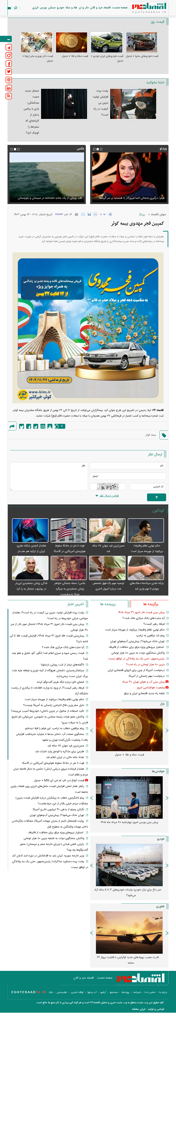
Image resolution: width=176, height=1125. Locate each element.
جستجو (114, 992)
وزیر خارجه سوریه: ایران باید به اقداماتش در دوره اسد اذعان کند (48, 855)
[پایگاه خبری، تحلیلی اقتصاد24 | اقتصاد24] (142, 9)
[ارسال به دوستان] (83, 214)
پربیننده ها (107, 604)
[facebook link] (8, 63)
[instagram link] (8, 55)
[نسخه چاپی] (76, 214)
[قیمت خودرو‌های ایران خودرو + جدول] (106, 42)
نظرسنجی (62, 992)
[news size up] (110, 214)
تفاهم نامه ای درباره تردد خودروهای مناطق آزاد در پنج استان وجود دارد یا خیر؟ (128, 892)
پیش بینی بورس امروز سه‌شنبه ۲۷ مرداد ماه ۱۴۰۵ (129, 822)
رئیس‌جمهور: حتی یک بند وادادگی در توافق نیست (136, 658)
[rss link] (8, 96)
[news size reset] (103, 214)
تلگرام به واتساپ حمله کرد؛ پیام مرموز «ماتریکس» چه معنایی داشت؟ (127, 960)
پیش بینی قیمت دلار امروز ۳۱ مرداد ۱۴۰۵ (141, 612)
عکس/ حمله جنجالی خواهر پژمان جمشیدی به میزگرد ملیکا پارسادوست (69, 589)
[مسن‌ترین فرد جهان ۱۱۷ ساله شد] (107, 530)
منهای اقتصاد (158, 214)
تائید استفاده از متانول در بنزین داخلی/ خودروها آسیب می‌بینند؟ (47, 711)
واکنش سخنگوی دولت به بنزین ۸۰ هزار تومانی (138, 653)
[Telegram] (35, 426)
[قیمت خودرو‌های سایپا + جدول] (141, 42)
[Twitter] (21, 426)
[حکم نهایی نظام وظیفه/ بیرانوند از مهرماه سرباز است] (146, 530)
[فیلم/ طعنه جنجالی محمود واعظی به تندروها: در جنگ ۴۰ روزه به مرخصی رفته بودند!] (129, 177)
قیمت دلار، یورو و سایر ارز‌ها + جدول (37, 58)
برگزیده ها (150, 604)
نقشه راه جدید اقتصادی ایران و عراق (144, 693)
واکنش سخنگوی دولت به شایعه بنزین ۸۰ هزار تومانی (54, 838)
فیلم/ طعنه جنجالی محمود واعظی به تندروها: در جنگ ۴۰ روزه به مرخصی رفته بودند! (129, 195)
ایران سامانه (138, 1009)
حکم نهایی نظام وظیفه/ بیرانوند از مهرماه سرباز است (135, 629)
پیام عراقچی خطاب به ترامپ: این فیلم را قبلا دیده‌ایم (54, 728)
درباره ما (163, 992)
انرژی (35, 7)
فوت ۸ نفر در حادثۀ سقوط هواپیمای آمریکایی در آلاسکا (53, 763)
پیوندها (125, 992)
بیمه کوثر (151, 435)
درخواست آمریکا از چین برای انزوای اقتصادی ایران (136, 670)
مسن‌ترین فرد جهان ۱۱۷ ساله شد (65, 745)
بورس (43, 7)
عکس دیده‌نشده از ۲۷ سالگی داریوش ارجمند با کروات (51, 198)
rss (51, 992)
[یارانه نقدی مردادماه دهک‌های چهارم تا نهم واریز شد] (146, 568)
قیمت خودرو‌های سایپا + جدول (142, 56)
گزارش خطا (49, 426)
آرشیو (103, 992)
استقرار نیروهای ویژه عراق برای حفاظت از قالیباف (137, 647)
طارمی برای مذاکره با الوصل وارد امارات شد (59, 751)
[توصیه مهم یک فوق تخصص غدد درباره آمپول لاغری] (107, 568)
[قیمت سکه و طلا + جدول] (71, 42)
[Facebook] (28, 426)
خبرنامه (137, 992)
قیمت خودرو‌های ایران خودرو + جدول (107, 58)
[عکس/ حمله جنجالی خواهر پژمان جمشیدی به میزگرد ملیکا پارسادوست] (69, 568)
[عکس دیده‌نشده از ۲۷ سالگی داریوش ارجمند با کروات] (46, 177)
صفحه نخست (120, 7)
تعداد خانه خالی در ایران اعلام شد (65, 757)
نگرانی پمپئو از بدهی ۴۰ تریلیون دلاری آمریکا (58, 809)
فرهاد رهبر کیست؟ (154, 624)
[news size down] (95, 214)
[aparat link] (8, 80)
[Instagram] (42, 426)
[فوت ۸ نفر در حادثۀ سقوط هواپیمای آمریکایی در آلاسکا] (69, 530)
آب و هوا (92, 992)
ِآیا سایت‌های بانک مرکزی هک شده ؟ (143, 618)
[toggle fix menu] (6, 39)
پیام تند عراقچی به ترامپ (150, 635)
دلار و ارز (84, 7)
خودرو (60, 7)
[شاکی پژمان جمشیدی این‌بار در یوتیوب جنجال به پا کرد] (30, 568)
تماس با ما (150, 992)
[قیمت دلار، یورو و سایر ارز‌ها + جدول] (36, 42)
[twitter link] (8, 71)
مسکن (51, 7)
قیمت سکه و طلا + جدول (75, 56)
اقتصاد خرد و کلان (100, 7)
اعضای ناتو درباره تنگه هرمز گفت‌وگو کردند (60, 682)
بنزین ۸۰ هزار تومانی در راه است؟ (145, 664)
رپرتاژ (142, 214)
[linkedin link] (8, 88)
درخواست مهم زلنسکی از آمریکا (147, 676)
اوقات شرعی (77, 992)
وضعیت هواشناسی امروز (151, 687)
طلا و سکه (71, 7)
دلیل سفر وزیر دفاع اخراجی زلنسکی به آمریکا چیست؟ (53, 705)
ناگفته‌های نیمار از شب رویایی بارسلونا (62, 664)
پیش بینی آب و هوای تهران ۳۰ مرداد (143, 682)
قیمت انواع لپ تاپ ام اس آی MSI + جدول (59, 780)
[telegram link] (8, 47)
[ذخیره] (89, 214)
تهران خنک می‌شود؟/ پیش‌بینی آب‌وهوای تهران (137, 641)
